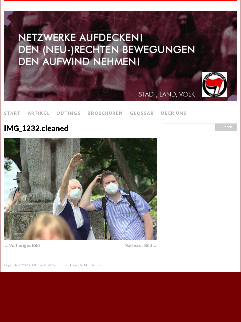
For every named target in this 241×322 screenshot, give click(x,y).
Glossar (142, 113)
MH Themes (92, 265)
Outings (68, 113)
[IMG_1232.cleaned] (80, 189)
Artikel (39, 113)
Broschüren (105, 113)
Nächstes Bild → (141, 245)
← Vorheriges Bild (22, 245)
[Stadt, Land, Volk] (120, 54)
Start (12, 113)
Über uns (174, 113)
